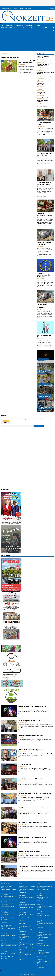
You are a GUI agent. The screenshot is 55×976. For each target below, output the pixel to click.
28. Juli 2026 (22, 920)
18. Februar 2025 (41, 963)
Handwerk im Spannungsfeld (43, 889)
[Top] (9, 66)
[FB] (41, 28)
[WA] (54, 30)
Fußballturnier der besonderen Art (26, 914)
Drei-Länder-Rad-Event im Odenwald (8, 932)
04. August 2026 (43, 385)
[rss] (51, 28)
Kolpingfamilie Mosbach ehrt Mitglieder (27, 951)
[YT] (46, 28)
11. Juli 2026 (4, 936)
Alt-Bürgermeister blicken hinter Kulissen (33, 808)
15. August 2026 (23, 751)
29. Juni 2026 (4, 946)
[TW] (43, 28)
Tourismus (4, 922)
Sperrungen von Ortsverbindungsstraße (42, 84)
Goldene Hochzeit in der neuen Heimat (44, 183)
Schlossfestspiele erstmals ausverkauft (43, 57)
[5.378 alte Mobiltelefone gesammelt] (45, 406)
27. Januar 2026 (41, 309)
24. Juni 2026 (4, 951)
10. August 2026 (41, 157)
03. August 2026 (23, 809)
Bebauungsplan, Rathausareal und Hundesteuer (44, 902)
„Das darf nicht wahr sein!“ (42, 965)
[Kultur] (9, 711)
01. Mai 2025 (40, 959)
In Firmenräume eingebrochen (7, 906)
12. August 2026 (41, 217)
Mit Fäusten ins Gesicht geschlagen (8, 917)
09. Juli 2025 (40, 954)
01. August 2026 (23, 824)
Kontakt (15, 8)
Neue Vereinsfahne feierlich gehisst (26, 897)
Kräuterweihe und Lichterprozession (31, 735)
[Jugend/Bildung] (9, 857)
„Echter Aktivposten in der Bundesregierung (42, 919)
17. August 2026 (23, 737)
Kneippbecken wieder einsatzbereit (8, 945)
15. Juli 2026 (22, 959)
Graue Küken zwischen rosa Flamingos (9, 938)
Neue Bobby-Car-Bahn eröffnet (7, 956)
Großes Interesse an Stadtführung (8, 953)
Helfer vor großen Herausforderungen (41, 93)
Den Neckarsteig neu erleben (7, 942)
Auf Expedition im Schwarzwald (44, 61)
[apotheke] (11, 644)
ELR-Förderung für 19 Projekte (43, 915)
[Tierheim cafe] (11, 679)
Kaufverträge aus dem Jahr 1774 (44, 97)
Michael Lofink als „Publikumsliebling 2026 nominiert (26, 890)
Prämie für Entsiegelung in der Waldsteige (45, 371)
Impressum (21, 8)
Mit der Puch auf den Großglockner (30, 750)
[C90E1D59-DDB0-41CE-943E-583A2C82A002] (12, 686)
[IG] (48, 28)
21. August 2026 (41, 59)
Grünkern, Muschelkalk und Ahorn (8, 935)
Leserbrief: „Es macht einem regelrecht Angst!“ (45, 962)
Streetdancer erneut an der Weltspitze (43, 88)
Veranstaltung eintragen (6, 8)
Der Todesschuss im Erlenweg (44, 336)
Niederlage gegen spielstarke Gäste (26, 894)
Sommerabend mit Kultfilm (27, 764)
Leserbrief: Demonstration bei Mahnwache (43, 275)
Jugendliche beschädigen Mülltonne (45, 80)
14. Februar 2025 (41, 967)
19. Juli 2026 (22, 952)
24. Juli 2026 (4, 933)
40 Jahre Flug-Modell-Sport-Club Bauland (27, 904)
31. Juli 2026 (22, 939)
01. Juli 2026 (4, 943)
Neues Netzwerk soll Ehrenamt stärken (27, 957)
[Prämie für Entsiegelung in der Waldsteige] (45, 369)
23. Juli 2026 (22, 949)
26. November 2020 (23, 64)
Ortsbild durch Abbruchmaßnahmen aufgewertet (45, 73)
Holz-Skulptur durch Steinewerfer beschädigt (8, 910)
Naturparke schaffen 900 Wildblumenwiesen (27, 61)
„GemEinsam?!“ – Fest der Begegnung (26, 941)
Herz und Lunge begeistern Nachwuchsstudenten (43, 65)
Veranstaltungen (19, 25)
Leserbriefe (37, 25)
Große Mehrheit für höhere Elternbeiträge (42, 898)
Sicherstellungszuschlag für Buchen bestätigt (44, 907)
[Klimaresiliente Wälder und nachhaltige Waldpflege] (45, 394)
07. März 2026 (41, 278)
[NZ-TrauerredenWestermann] (11, 552)
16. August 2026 (23, 895)
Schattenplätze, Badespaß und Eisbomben (7, 949)
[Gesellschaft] (45, 115)
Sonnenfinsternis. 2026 (44, 359)
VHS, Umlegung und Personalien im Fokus (44, 911)
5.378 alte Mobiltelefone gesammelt (44, 408)
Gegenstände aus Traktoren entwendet (9, 896)
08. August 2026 (41, 186)
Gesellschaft (22, 923)
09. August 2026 (23, 766)
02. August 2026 (43, 397)
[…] (31, 72)
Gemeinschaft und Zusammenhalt (26, 907)
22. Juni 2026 (4, 954)
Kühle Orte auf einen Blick (45, 383)
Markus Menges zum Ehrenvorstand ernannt (26, 918)
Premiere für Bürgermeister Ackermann (45, 923)
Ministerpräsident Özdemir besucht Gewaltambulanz (44, 893)
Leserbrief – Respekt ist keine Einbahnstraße (43, 953)
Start (2, 25)
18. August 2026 (5, 904)
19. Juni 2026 (4, 958)
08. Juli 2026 (4, 940)
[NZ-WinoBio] (11, 703)
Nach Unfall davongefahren (7, 914)
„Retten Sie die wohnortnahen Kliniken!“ (42, 306)
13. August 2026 (43, 360)
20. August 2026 (41, 90)
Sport (20, 883)
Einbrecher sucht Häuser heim (7, 903)
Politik (39, 883)
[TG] (54, 28)
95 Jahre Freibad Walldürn (6, 925)
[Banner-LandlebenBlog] (11, 651)
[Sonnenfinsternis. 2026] (45, 356)
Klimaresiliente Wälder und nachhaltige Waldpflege (45, 395)
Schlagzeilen (9, 25)
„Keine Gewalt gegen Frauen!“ (44, 76)
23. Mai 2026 (40, 246)
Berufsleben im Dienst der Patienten (45, 154)
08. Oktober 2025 (41, 950)
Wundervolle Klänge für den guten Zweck (32, 822)
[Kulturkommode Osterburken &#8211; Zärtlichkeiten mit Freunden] (11, 524)
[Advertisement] (27, 41)
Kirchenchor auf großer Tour (25, 954)
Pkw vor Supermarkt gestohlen (7, 893)
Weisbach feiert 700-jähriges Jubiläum (26, 947)
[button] (1, 6)
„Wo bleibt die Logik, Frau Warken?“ (44, 243)
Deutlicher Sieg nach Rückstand (25, 900)
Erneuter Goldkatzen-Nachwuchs (8, 928)
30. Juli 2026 (4, 930)
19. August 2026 (5, 901)
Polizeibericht (5, 883)
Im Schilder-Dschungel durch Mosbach (45, 948)
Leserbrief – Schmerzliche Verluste (44, 214)
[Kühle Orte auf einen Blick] (45, 381)
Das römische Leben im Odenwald (30, 779)
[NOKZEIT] (27, 21)
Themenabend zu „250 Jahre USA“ (26, 944)
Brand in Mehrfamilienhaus (43, 68)
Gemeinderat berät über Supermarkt (42, 101)
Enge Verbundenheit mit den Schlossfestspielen (35, 793)
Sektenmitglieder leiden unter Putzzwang (43, 957)
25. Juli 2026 (22, 945)
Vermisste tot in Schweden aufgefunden (9, 899)
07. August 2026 (23, 795)
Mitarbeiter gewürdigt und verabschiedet (24, 937)
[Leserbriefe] (45, 206)
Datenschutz (28, 8)
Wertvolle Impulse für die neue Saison (27, 911)
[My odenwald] (11, 590)
